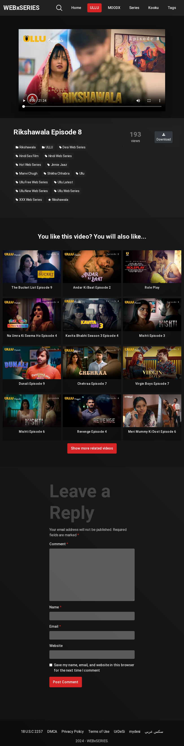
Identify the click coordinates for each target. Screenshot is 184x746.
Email (55, 626)
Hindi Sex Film (29, 156)
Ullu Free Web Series (33, 182)
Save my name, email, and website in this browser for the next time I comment (94, 667)
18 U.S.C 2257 (32, 731)
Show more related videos (92, 448)
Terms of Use (99, 731)
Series (134, 8)
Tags (172, 8)
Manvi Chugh (28, 173)
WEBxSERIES (21, 8)
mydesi (134, 731)
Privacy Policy (72, 731)
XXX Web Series (30, 199)
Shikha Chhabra (58, 173)
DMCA (52, 731)
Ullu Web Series (68, 191)
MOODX (114, 8)
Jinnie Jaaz (58, 164)
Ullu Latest (65, 182)
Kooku (153, 8)
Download (164, 139)
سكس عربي (154, 731)
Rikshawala (27, 147)
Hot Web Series (30, 164)
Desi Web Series (74, 147)
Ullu (82, 173)
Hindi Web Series (60, 156)
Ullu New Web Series (33, 191)
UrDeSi (119, 731)
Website (55, 646)
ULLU (94, 8)
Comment (58, 544)
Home (76, 8)
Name (55, 607)
